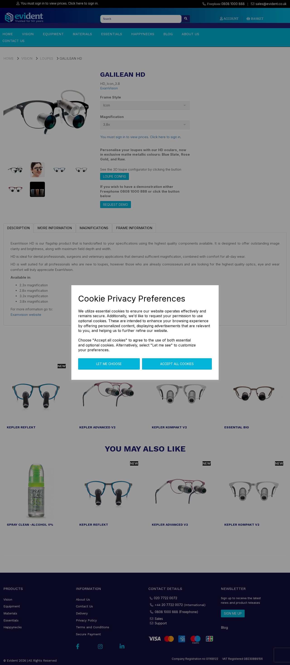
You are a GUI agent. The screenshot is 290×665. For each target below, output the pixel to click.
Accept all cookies (177, 364)
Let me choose (109, 364)
